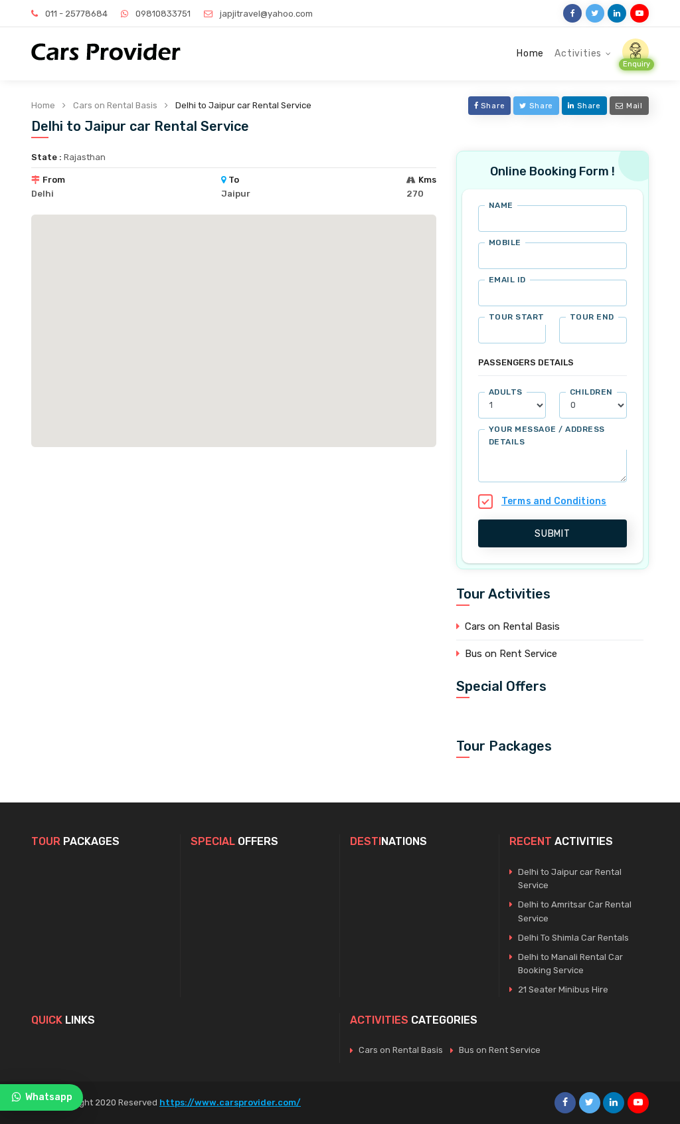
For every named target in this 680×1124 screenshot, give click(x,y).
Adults (506, 392)
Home (530, 53)
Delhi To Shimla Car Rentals (573, 938)
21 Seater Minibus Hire (563, 989)
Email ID (507, 279)
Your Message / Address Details (547, 435)
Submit (552, 533)
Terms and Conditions (553, 501)
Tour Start (517, 317)
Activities (578, 53)
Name (501, 205)
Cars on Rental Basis (115, 105)
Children (591, 392)
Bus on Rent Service (511, 654)
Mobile (505, 242)
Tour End (592, 317)
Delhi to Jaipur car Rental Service (570, 879)
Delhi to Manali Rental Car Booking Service (570, 964)
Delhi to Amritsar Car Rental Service (575, 911)
